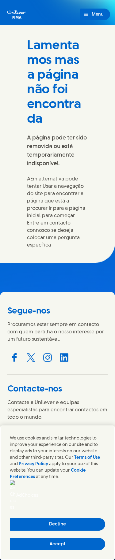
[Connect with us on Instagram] (47, 357)
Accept (57, 544)
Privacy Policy (33, 464)
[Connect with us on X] (31, 357)
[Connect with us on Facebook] (14, 357)
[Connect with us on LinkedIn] (64, 357)
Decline (57, 524)
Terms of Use (87, 457)
